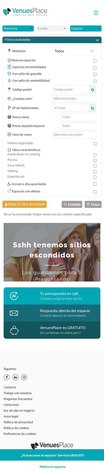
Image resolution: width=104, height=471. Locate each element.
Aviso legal (11, 416)
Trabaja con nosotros (18, 393)
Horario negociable (20, 143)
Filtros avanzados (17, 39)
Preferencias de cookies (20, 434)
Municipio (19, 51)
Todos (59, 51)
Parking (12, 171)
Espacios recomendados (29, 67)
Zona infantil (15, 165)
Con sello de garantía (27, 74)
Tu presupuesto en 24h (59, 293)
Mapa (95, 204)
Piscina (12, 160)
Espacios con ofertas (25, 191)
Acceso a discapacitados (28, 184)
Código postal (22, 89)
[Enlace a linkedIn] (16, 377)
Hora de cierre (22, 134)
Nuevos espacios (24, 60)
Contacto (10, 387)
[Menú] (95, 13)
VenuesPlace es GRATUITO (62, 328)
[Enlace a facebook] (7, 377)
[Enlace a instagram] (24, 377)
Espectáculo (15, 176)
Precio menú (20, 117)
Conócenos (11, 405)
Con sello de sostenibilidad (31, 80)
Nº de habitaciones (25, 108)
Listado (74, 204)
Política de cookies (16, 428)
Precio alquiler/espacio (28, 126)
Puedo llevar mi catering (23, 154)
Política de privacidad (18, 422)
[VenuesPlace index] (29, 12)
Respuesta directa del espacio (65, 311)
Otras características (26, 150)
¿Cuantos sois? (22, 99)
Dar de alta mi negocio (19, 410)
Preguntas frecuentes (18, 399)
